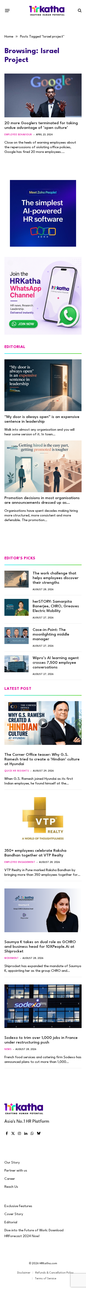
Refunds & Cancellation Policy (54, 1273)
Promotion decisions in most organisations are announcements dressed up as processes (42, 502)
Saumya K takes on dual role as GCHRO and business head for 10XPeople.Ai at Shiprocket (40, 946)
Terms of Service (45, 1278)
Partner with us (15, 1170)
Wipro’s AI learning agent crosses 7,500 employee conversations (56, 662)
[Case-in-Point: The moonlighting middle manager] (16, 635)
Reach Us (11, 1187)
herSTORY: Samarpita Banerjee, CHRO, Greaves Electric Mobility (56, 606)
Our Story (12, 1162)
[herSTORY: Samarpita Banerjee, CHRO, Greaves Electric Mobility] (16, 607)
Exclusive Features (18, 1206)
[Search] (79, 11)
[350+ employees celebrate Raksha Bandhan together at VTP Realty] (43, 819)
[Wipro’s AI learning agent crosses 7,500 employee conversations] (16, 663)
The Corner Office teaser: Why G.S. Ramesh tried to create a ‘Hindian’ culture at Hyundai (42, 759)
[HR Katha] (47, 10)
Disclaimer (23, 1273)
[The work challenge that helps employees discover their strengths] (16, 579)
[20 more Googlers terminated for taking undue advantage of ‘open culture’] (43, 95)
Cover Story (13, 1214)
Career (9, 1179)
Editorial (10, 1222)
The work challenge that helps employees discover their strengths (56, 578)
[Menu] (7, 10)
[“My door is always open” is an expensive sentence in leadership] (43, 385)
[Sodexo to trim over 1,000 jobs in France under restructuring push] (43, 1006)
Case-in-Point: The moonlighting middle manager (51, 634)
